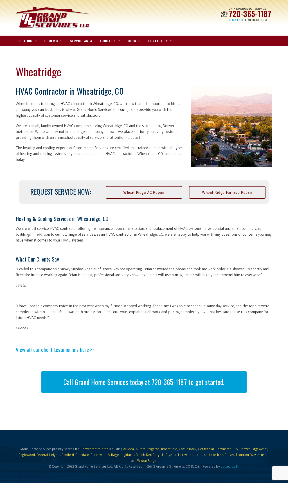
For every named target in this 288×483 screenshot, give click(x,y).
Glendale (82, 455)
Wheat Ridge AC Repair (144, 192)
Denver (245, 449)
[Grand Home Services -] (53, 18)
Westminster (259, 455)
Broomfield (169, 449)
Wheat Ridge (146, 460)
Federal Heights (48, 455)
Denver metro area (95, 449)
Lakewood (185, 455)
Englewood (27, 455)
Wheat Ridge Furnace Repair (227, 192)
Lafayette (169, 455)
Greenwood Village (104, 455)
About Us (107, 40)
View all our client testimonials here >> (55, 349)
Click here (237, 20)
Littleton (201, 455)
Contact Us (158, 40)
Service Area (81, 40)
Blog (132, 40)
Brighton (153, 449)
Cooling (51, 40)
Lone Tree (216, 455)
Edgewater (260, 449)
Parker (229, 455)
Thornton (242, 455)
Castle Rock (188, 449)
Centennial (206, 449)
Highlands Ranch (133, 455)
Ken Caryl (153, 455)
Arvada (128, 449)
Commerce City (227, 449)
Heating (25, 40)
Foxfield (68, 455)
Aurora (141, 449)
